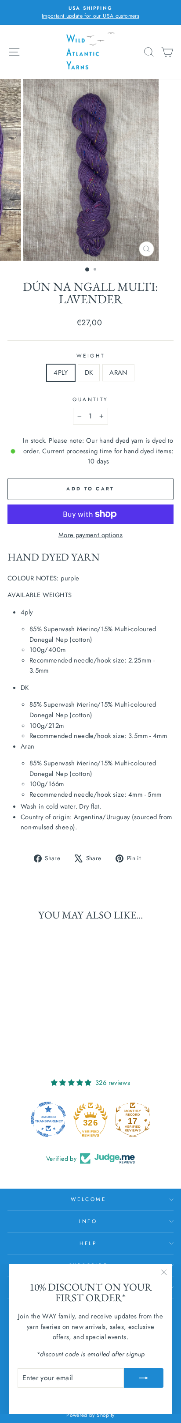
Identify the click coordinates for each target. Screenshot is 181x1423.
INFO (88, 1221)
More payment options (90, 535)
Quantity (90, 399)
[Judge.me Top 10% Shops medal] (132, 1119)
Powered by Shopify (90, 1415)
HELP (88, 1243)
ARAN (118, 372)
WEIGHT (90, 355)
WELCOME (88, 1199)
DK (89, 372)
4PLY (61, 372)
